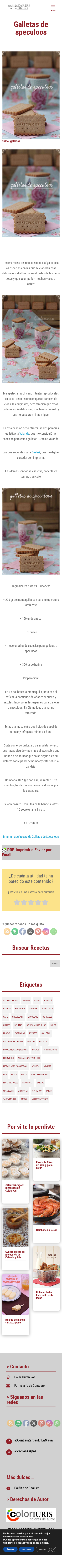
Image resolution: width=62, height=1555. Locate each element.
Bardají (48, 1000)
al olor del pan (10, 1000)
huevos (35, 1050)
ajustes (44, 1542)
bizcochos (20, 1008)
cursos (6, 1025)
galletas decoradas (13, 1041)
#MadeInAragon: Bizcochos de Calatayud (14, 1187)
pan (5, 1074)
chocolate (33, 1017)
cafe (5, 1017)
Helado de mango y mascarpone (15, 1321)
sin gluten (23, 1091)
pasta (14, 1074)
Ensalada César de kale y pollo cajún (44, 1165)
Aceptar (10, 1549)
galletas (15, 141)
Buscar (55, 963)
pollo (24, 1074)
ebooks (6, 1033)
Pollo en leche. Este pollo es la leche (44, 1295)
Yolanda (24, 433)
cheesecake (17, 1017)
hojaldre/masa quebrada (15, 1050)
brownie (33, 1008)
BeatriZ (36, 452)
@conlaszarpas (25, 1451)
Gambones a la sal (46, 1230)
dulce (5, 141)
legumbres (8, 1058)
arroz (37, 1000)
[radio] (17, 903)
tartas (24, 1099)
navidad (47, 1066)
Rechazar (26, 1549)
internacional (50, 1050)
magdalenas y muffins (29, 1058)
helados (43, 1041)
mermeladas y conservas (15, 1066)
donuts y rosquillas (36, 1025)
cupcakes (47, 1017)
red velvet (27, 1083)
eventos (33, 1033)
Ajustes (42, 1549)
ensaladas (20, 1033)
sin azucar (8, 1091)
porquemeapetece (40, 1074)
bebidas (7, 1008)
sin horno (37, 1091)
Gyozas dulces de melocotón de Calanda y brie (15, 1254)
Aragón (26, 1000)
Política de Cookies (26, 1488)
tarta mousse (9, 1099)
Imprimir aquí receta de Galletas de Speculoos (31, 836)
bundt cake (47, 1008)
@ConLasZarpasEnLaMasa (33, 1440)
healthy (31, 1041)
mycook (35, 1066)
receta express (10, 1083)
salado (40, 1083)
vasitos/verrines (40, 1099)
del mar (18, 1025)
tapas (48, 1091)
